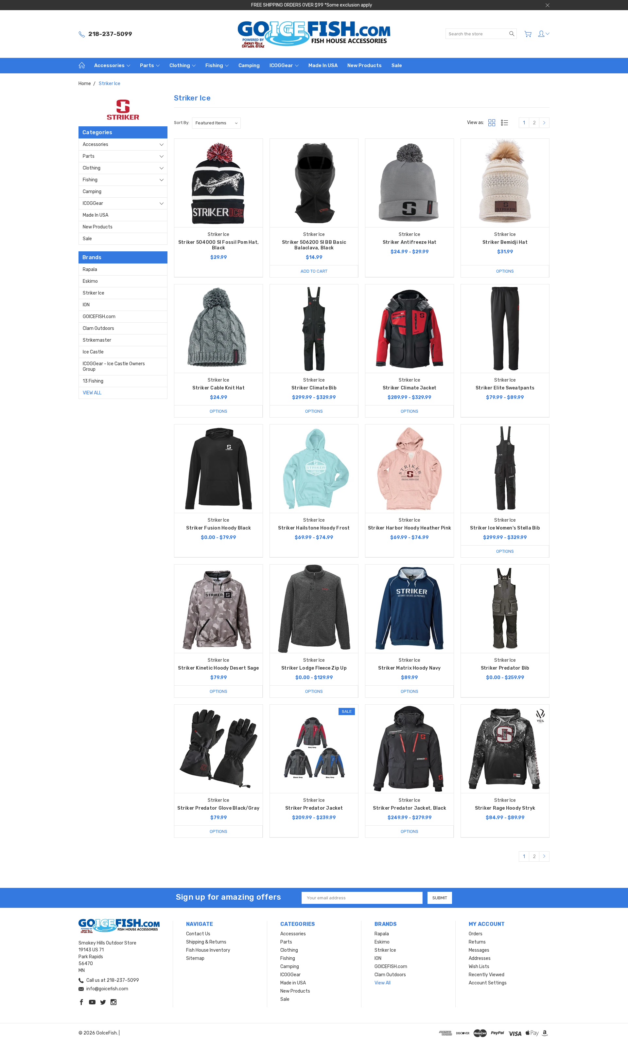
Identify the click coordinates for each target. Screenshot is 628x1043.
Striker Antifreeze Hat (410, 242)
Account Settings (488, 983)
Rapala (90, 269)
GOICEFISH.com (99, 316)
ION (86, 305)
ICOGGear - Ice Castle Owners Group (114, 366)
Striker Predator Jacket (314, 808)
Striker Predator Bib (505, 668)
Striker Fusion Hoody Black (218, 528)
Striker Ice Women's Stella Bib (505, 528)
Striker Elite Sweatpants (505, 388)
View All (92, 393)
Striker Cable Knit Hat (218, 388)
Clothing (180, 65)
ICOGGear (282, 65)
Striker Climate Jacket (410, 388)
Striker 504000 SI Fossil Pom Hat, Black (218, 245)
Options (505, 271)
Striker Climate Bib (314, 388)
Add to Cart (314, 271)
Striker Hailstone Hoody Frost (314, 528)
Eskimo (90, 281)
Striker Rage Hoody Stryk (505, 808)
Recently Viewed (486, 975)
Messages (479, 950)
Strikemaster (97, 340)
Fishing (214, 65)
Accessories (110, 65)
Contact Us (198, 934)
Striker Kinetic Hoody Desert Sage (218, 668)
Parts (147, 65)
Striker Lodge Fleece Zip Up (314, 668)
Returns (477, 942)
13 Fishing (93, 381)
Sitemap (195, 958)
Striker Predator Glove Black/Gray (218, 808)
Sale (397, 65)
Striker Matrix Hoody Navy (409, 668)
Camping (249, 65)
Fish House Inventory (208, 950)
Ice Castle (93, 352)
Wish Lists (479, 966)
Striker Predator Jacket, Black (409, 808)
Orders (475, 934)
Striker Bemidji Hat (505, 242)
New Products (364, 65)
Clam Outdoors (98, 328)
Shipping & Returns (206, 942)
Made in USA (323, 65)
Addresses (480, 958)
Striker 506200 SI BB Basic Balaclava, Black (314, 245)
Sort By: (181, 122)
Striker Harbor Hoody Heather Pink (409, 528)
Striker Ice (93, 293)
